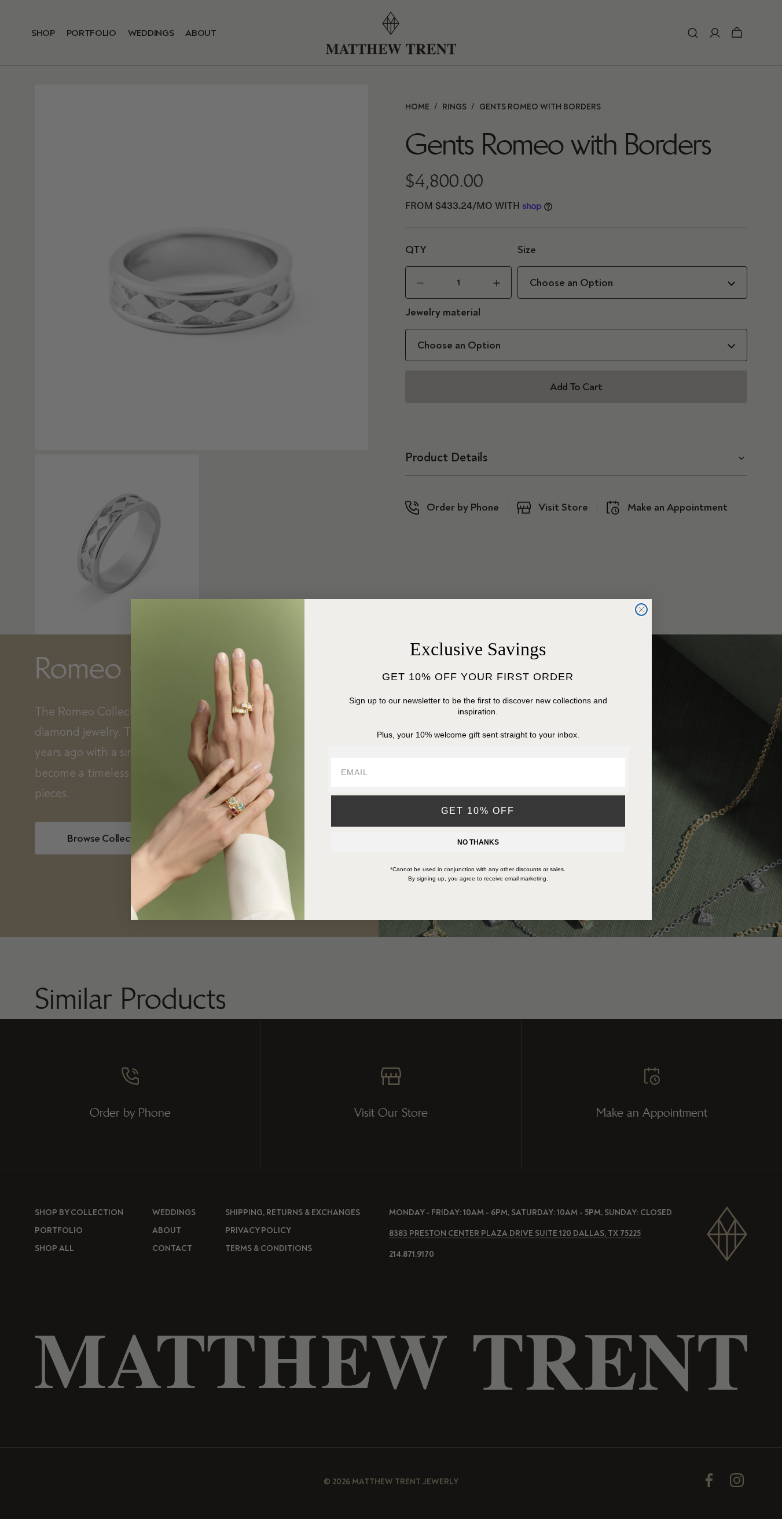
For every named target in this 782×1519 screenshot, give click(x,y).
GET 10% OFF (478, 811)
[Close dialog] (641, 609)
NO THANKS (478, 842)
